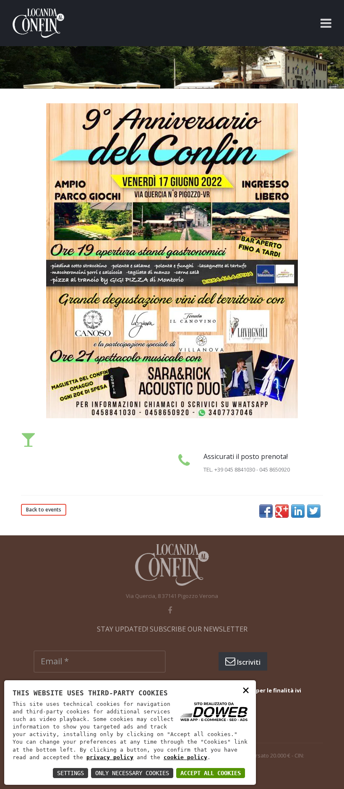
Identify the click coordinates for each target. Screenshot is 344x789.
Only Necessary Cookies (132, 773)
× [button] (246, 689)
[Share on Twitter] (314, 511)
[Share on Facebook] (266, 511)
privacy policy (109, 757)
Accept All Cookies (210, 773)
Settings (70, 773)
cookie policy (185, 757)
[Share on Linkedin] (298, 511)
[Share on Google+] (282, 511)
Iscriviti (248, 662)
